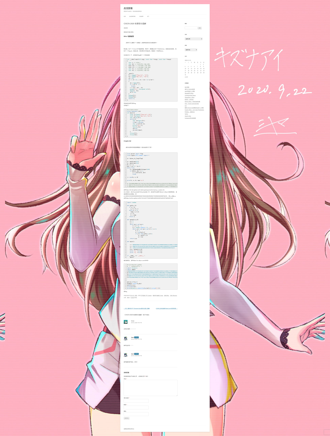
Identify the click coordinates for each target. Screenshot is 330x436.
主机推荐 (141, 16)
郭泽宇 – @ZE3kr (189, 99)
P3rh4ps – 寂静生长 (190, 112)
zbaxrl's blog (188, 116)
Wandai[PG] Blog (189, 93)
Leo (186, 105)
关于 (148, 16)
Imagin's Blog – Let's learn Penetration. (194, 110)
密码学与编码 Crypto (158, 295)
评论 (125, 379)
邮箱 (125, 404)
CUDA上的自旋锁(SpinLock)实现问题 (166, 308)
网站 (125, 411)
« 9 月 (186, 77)
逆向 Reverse (173, 295)
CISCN (132, 297)
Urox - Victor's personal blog (192, 103)
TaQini (186, 114)
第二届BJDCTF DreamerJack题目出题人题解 (137, 308)
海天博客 (187, 87)
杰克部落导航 (132, 16)
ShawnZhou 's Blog (189, 97)
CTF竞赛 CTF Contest (146, 295)
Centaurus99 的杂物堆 (190, 118)
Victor (132, 321)
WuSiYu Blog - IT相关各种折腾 (192, 101)
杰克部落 (128, 8)
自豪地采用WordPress (129, 428)
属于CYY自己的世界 (190, 89)
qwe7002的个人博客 (190, 91)
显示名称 (126, 398)
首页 (125, 16)
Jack (132, 337)
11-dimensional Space (190, 95)
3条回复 (126, 28)
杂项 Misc (166, 295)
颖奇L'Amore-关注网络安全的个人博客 (194, 107)
